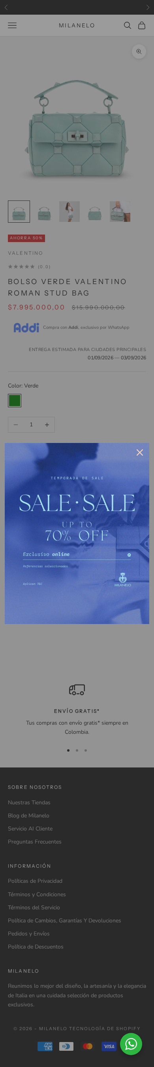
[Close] (139, 452)
